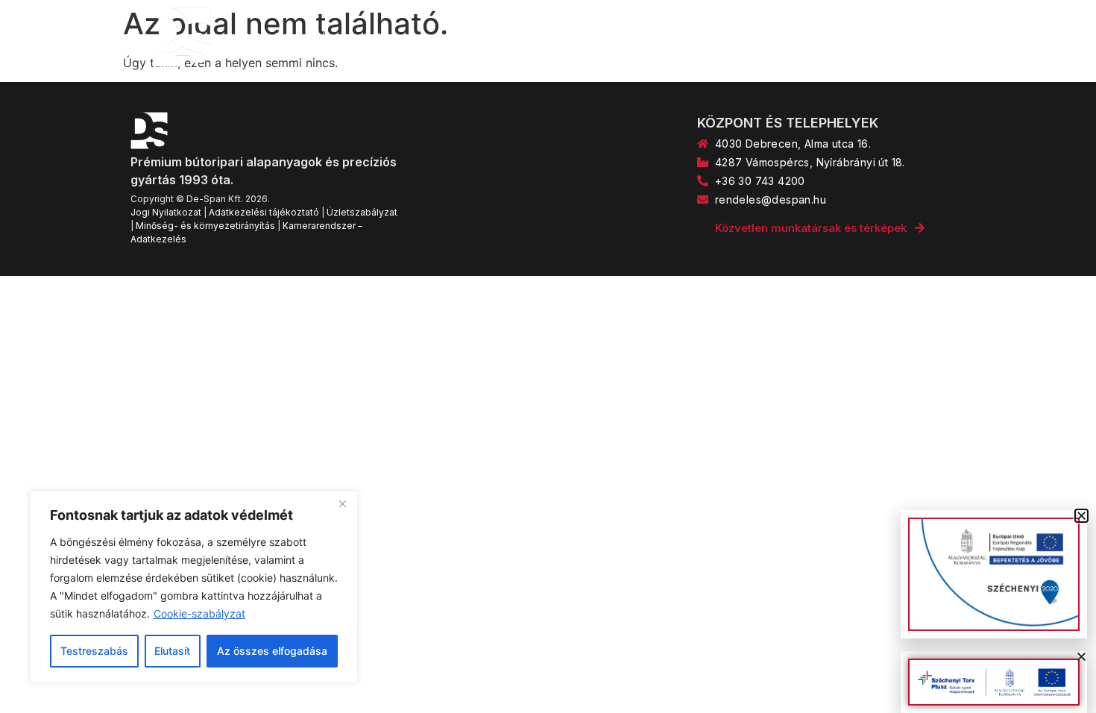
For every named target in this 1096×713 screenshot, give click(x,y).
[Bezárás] (342, 503)
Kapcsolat (814, 37)
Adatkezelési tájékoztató (264, 212)
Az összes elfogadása (272, 650)
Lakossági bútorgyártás (539, 37)
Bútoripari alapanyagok (377, 37)
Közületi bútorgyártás (695, 37)
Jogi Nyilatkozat (165, 212)
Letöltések (900, 37)
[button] (1081, 656)
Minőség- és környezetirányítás (205, 225)
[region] (194, 587)
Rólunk (261, 37)
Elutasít (172, 650)
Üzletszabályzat (362, 212)
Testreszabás (94, 650)
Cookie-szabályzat (199, 613)
